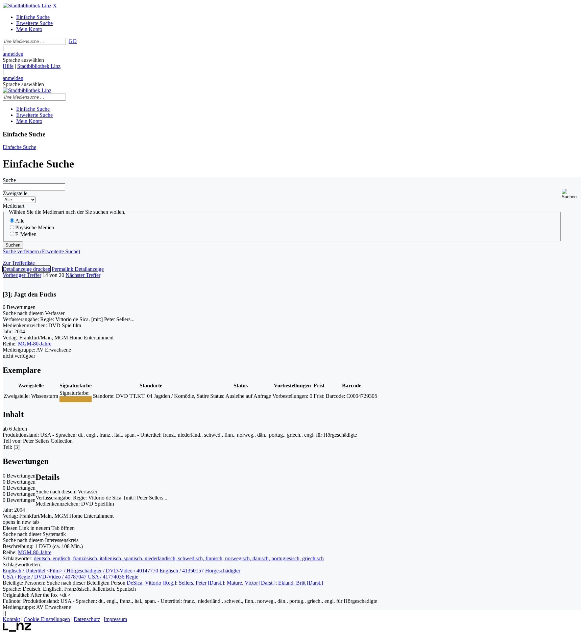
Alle (19, 221)
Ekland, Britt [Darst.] (300, 583)
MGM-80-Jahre (34, 343)
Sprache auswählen (23, 60)
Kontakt (11, 619)
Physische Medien (34, 227)
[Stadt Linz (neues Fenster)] (17, 630)
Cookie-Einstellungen (47, 619)
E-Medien (25, 234)
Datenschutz (87, 619)
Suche (9, 180)
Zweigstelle (15, 193)
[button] (571, 194)
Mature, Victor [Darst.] (251, 583)
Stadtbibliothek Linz (38, 66)
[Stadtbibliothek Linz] (27, 5)
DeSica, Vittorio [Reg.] (151, 583)
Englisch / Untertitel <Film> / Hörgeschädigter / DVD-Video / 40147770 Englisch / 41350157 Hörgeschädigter (121, 570)
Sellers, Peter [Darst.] (201, 583)
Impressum (115, 619)
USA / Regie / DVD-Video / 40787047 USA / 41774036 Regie (70, 577)
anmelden (13, 54)
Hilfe (8, 66)
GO (73, 41)
